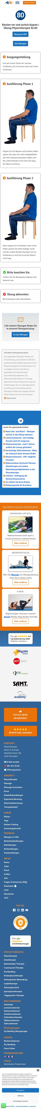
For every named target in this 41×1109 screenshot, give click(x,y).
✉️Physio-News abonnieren (20, 714)
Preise (6, 862)
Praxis (6, 870)
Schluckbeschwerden (13, 1017)
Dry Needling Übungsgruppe (15, 1031)
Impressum (33, 1106)
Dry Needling (9, 971)
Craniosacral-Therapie (13, 967)
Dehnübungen (10, 845)
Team (6, 866)
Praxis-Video (9, 1048)
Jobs (6, 878)
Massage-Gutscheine (13, 787)
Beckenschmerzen (12, 1041)
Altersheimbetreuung (13, 803)
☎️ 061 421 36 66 (11, 766)
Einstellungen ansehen (20, 1101)
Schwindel (8, 1004)
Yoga (6, 820)
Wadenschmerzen (11, 1020)
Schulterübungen (11, 853)
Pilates (7, 816)
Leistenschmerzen (12, 1007)
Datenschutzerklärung (22, 1106)
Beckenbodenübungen (13, 841)
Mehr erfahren (20, 543)
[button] (38, 1070)
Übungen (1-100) (11, 837)
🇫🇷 (8, 1056)
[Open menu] (17, 2)
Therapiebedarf (11, 807)
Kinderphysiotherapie (13, 975)
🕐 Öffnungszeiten (12, 769)
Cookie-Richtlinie (10, 1106)
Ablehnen (21, 1096)
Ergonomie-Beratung (13, 799)
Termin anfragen (29, 3)
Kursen (7, 616)
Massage (8, 783)
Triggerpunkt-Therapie (14, 995)
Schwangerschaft (11, 987)
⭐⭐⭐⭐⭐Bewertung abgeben (20, 731)
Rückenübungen (11, 849)
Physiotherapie (10, 779)
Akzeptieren (20, 1090)
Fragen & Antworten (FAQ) (15, 882)
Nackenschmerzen (12, 1011)
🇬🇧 (5, 1056)
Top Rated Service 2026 (20, 639)
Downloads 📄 (10, 886)
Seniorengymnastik (12, 828)
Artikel (7, 874)
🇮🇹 (12, 1056)
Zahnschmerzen (11, 1023)
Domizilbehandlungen (13, 795)
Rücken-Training (11, 824)
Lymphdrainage (10, 983)
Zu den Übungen (20, 334)
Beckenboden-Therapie (14, 963)
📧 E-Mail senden (11, 762)
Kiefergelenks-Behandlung (15, 979)
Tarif (6, 898)
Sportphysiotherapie (13, 991)
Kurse (6, 791)
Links (6, 890)
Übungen (15, 574)
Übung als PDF (20, 34)
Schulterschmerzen (12, 1014)
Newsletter (9, 894)
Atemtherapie (10, 960)
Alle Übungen (20, 43)
